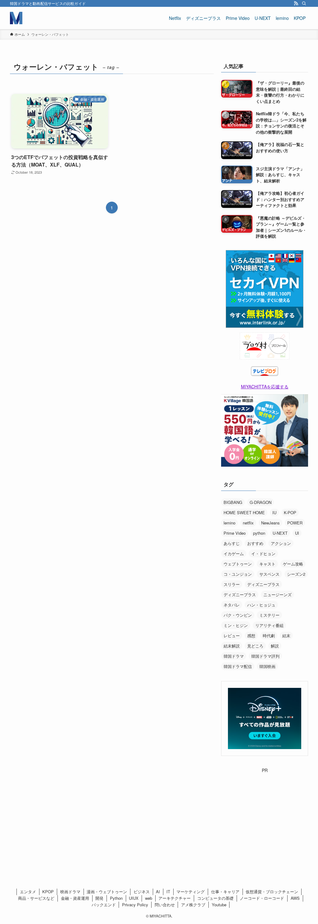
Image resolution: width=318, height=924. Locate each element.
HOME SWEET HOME (244, 512)
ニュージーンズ (277, 594)
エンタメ (28, 891)
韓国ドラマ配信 (238, 666)
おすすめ (255, 543)
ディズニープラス (263, 584)
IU (274, 512)
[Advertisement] (264, 812)
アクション (281, 543)
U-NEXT (280, 533)
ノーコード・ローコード (262, 898)
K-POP (290, 512)
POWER (294, 523)
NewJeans (270, 523)
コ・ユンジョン (238, 574)
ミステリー (269, 615)
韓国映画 (267, 666)
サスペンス (269, 574)
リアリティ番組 (269, 625)
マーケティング (190, 891)
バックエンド (104, 905)
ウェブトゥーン (238, 564)
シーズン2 (296, 574)
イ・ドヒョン (263, 553)
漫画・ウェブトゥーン (107, 891)
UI (297, 533)
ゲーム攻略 (293, 564)
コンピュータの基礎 (215, 898)
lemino (229, 523)
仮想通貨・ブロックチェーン (272, 891)
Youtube (219, 905)
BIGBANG (233, 502)
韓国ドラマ (234, 656)
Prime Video (235, 533)
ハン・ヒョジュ (261, 605)
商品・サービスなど (36, 898)
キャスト (267, 564)
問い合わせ (165, 905)
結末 (286, 635)
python (259, 533)
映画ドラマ (70, 891)
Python (116, 898)
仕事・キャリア (225, 891)
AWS (295, 898)
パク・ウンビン (238, 615)
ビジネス (142, 891)
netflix (248, 523)
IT (168, 891)
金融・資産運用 (75, 898)
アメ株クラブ (193, 905)
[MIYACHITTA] (16, 18)
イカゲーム (234, 553)
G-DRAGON (260, 502)
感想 (251, 635)
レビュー (232, 635)
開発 (99, 898)
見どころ (255, 646)
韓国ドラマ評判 (265, 656)
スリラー (232, 584)
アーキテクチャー (174, 898)
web (148, 898)
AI (158, 891)
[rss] (296, 3)
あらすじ (232, 543)
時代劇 (269, 635)
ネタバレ (232, 605)
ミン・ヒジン (236, 625)
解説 (275, 646)
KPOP (48, 891)
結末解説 (232, 646)
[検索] (304, 3)
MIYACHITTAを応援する (264, 386)
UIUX (134, 898)
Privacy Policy (135, 905)
